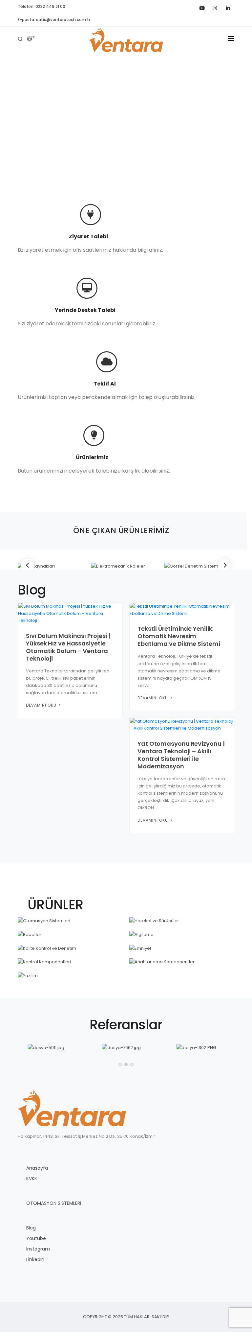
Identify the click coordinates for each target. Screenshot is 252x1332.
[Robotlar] (70, 934)
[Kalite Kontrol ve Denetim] (70, 948)
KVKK (31, 1178)
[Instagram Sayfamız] (214, 6)
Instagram (38, 1249)
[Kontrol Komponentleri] (70, 962)
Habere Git (126, 143)
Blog (31, 1228)
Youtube (36, 1238)
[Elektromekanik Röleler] (126, 566)
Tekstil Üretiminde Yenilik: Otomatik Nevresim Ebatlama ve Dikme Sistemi (178, 636)
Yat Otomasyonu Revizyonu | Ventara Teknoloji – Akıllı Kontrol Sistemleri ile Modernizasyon (180, 754)
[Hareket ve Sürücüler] (181, 920)
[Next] (224, 565)
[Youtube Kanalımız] (201, 6)
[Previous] (27, 565)
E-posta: (54, 19)
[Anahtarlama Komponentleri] (181, 962)
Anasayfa (37, 1168)
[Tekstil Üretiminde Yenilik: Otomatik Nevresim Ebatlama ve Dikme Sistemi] (182, 609)
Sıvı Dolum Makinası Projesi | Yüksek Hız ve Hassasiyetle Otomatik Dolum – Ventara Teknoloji (68, 647)
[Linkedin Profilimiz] (227, 6)
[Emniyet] (181, 948)
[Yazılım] (70, 975)
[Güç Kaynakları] (53, 566)
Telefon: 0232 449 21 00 (41, 6)
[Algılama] (181, 934)
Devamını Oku (42, 705)
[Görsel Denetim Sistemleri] (199, 566)
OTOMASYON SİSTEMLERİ (53, 1203)
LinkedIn (35, 1259)
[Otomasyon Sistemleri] (70, 920)
